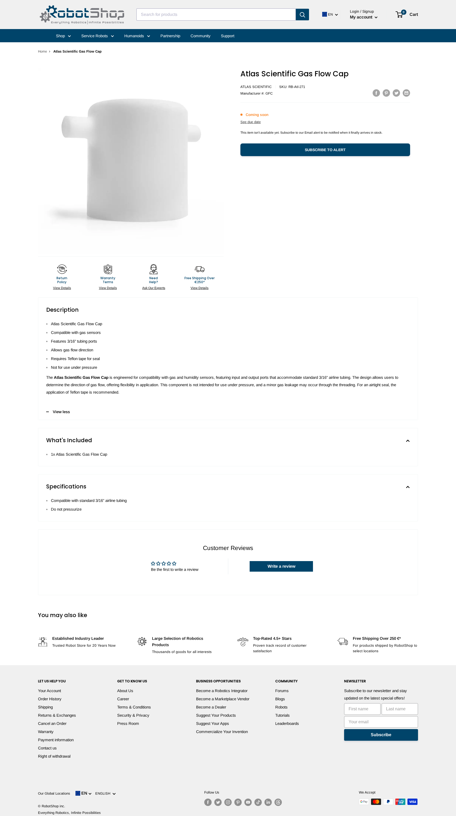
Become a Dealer (211, 707)
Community (201, 36)
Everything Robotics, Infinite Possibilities (69, 813)
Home (42, 51)
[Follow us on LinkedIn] (268, 802)
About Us (125, 690)
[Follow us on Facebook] (208, 802)
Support (227, 36)
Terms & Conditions (134, 707)
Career (123, 699)
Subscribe (381, 735)
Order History (49, 699)
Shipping (45, 707)
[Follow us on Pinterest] (238, 802)
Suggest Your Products (216, 715)
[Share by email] (406, 93)
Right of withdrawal (54, 756)
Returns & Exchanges (57, 715)
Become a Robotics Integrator (222, 690)
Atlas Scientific (256, 87)
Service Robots (95, 36)
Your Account (49, 690)
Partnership (170, 36)
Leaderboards (287, 723)
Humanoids (134, 36)
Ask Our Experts (153, 288)
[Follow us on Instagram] (228, 802)
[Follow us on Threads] (278, 802)
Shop (61, 36)
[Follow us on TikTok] (258, 802)
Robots (281, 707)
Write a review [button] (281, 566)
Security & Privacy (133, 715)
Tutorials (282, 715)
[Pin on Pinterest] (386, 93)
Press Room (128, 723)
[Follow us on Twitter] (218, 802)
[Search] (302, 14)
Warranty (46, 731)
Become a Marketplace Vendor (222, 699)
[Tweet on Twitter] (396, 93)
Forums (282, 690)
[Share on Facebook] (376, 93)
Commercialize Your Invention (222, 731)
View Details (62, 288)
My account (361, 17)
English (103, 793)
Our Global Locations (54, 793)
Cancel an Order (52, 723)
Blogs (280, 699)
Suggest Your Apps (212, 723)
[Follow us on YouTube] (248, 802)
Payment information (56, 740)
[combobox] (216, 14)
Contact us (47, 748)
